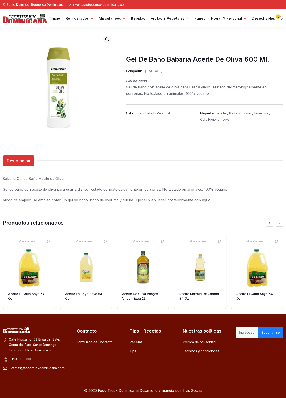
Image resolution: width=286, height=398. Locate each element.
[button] (107, 39)
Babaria (234, 113)
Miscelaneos (27, 241)
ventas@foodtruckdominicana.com (100, 4)
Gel (202, 119)
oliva (226, 119)
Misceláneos (110, 18)
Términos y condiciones (201, 351)
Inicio (55, 18)
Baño (247, 113)
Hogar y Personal (226, 18)
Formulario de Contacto (95, 342)
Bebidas (138, 18)
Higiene (214, 119)
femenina (261, 113)
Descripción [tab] (18, 160)
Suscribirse (270, 332)
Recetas (136, 342)
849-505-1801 (21, 359)
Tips (133, 351)
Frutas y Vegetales (168, 18)
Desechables (263, 18)
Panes (199, 18)
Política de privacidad (199, 342)
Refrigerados (77, 18)
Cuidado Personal (156, 113)
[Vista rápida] (48, 241)
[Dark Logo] (25, 18)
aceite (221, 113)
